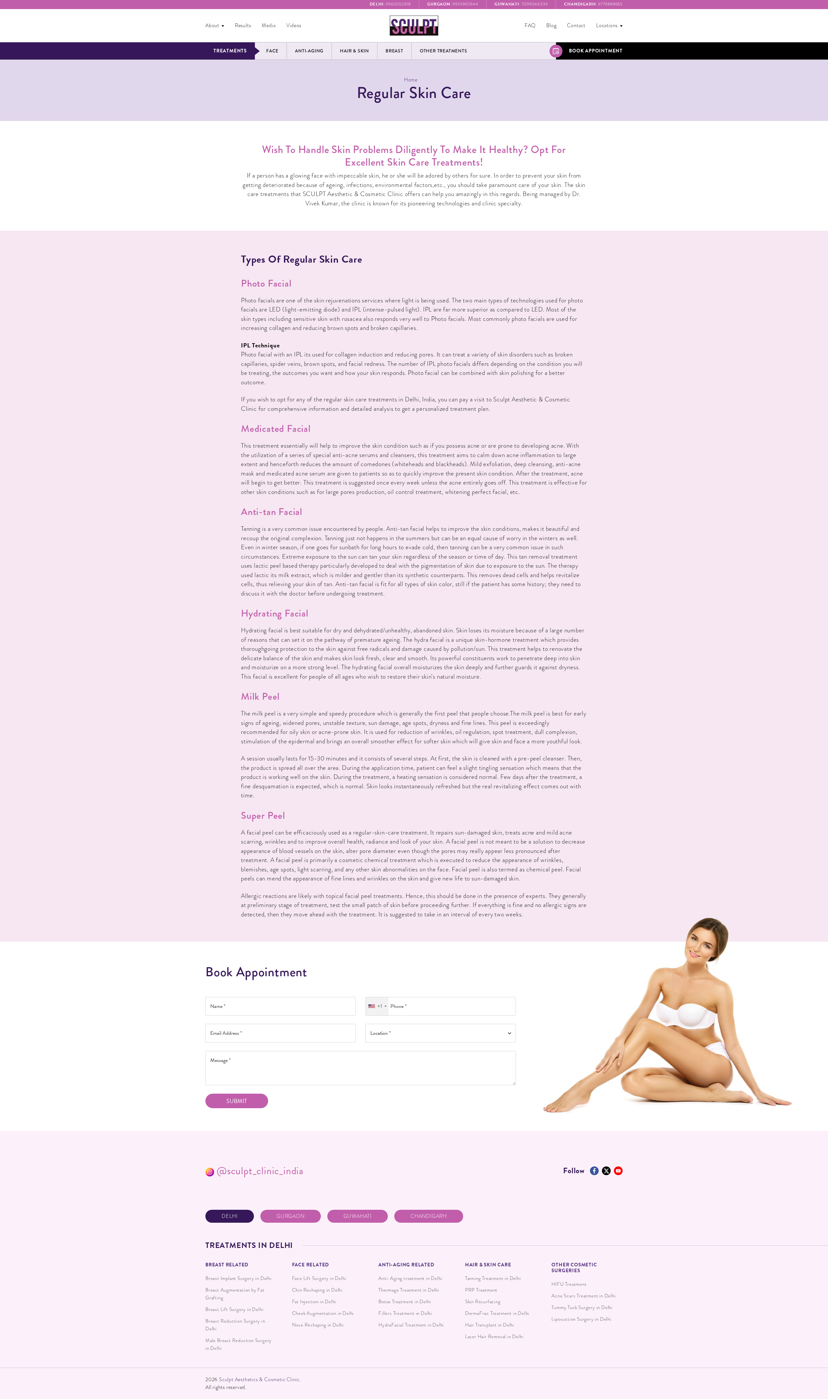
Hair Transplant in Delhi (489, 1325)
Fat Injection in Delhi (314, 1301)
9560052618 (390, 4)
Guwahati (357, 1216)
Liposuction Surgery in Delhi (581, 1319)
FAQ (530, 25)
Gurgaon (291, 1216)
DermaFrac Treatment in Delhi (497, 1313)
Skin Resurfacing (483, 1301)
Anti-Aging (309, 51)
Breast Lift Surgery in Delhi (234, 1309)
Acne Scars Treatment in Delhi (583, 1296)
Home (411, 79)
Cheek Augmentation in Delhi (323, 1313)
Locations (607, 25)
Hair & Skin (354, 51)
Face (272, 51)
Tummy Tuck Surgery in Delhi (582, 1307)
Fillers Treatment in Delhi (405, 1313)
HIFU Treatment (568, 1284)
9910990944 (452, 4)
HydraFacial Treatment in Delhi (411, 1325)
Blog (551, 25)
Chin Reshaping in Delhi (317, 1290)
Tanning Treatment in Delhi (493, 1278)
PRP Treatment (481, 1290)
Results (243, 25)
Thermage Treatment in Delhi (408, 1290)
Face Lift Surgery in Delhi (319, 1278)
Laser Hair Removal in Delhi (494, 1336)
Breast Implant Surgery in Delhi (238, 1278)
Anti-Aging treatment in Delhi (410, 1278)
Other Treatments (443, 51)
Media (269, 25)
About (212, 25)
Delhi (230, 1216)
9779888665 (593, 4)
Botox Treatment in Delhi (404, 1301)
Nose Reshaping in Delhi (318, 1325)
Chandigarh (428, 1216)
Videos (293, 25)
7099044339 (521, 4)
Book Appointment (596, 50)
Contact (576, 25)
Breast (394, 51)
